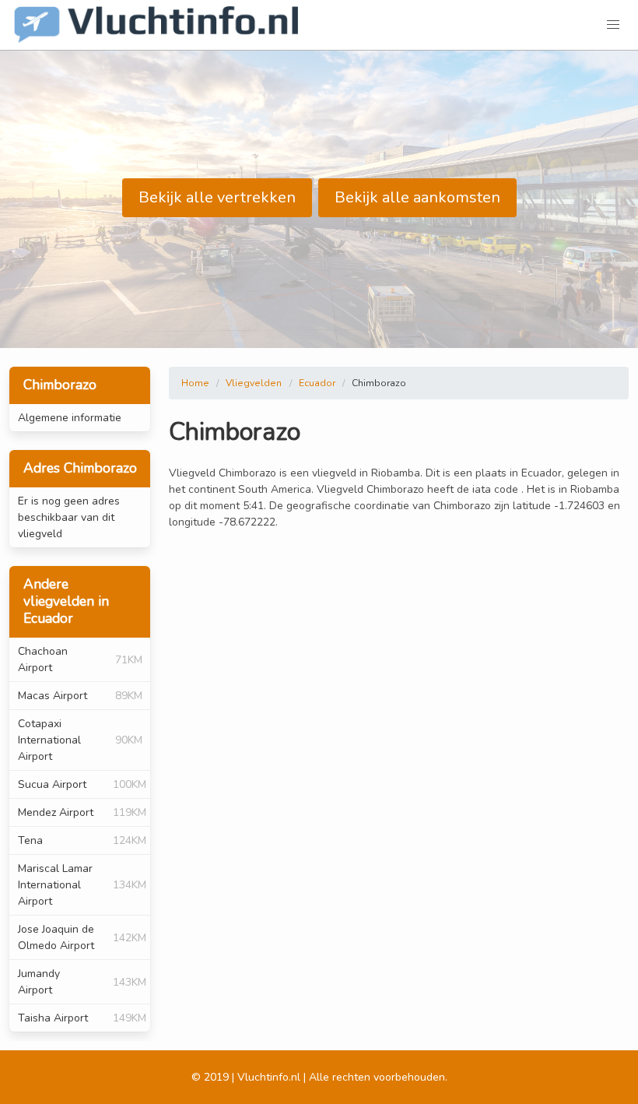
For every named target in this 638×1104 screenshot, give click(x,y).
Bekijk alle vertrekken (217, 197)
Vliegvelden (254, 383)
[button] (613, 25)
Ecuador (317, 383)
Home (195, 383)
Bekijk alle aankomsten (417, 197)
